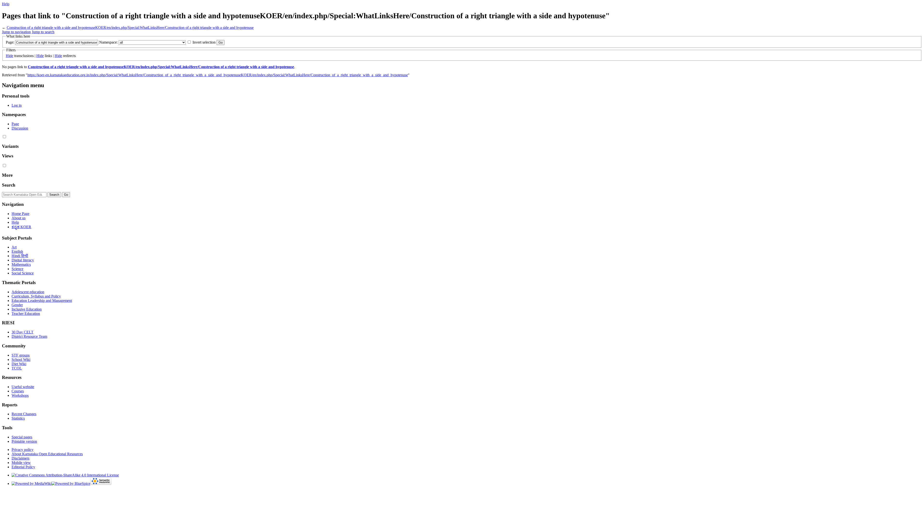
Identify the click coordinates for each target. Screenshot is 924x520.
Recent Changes (24, 414)
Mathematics (21, 264)
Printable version (24, 441)
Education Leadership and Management (42, 301)
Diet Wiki (19, 364)
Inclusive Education (27, 309)
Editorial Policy (23, 467)
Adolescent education (28, 292)
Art (14, 247)
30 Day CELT (22, 332)
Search (8, 185)
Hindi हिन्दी (20, 256)
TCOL (17, 368)
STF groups (21, 355)
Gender (17, 305)
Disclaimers (20, 458)
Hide (9, 56)
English (17, 251)
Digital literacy (23, 260)
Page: (10, 42)
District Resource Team (29, 336)
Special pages (22, 437)
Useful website (23, 387)
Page (15, 124)
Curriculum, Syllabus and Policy (36, 296)
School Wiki (21, 360)
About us (19, 218)
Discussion (20, 128)
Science (17, 269)
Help (5, 4)
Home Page (20, 214)
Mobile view (21, 463)
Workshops (20, 395)
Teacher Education (26, 314)
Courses (18, 391)
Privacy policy (22, 450)
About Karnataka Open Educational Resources (47, 454)
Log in (17, 105)
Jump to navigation (16, 32)
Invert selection (204, 42)
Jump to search (43, 32)
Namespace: (108, 42)
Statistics (18, 418)
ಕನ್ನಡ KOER (21, 227)
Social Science (23, 273)
